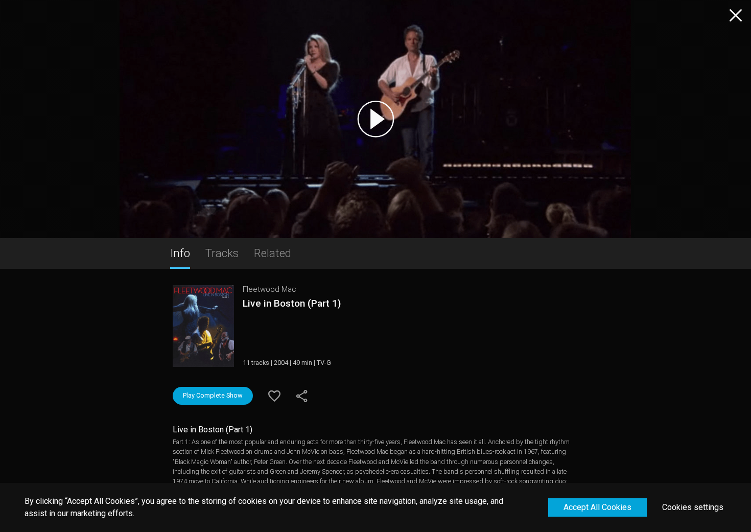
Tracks (222, 253)
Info (180, 253)
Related (272, 253)
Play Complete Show (213, 395)
